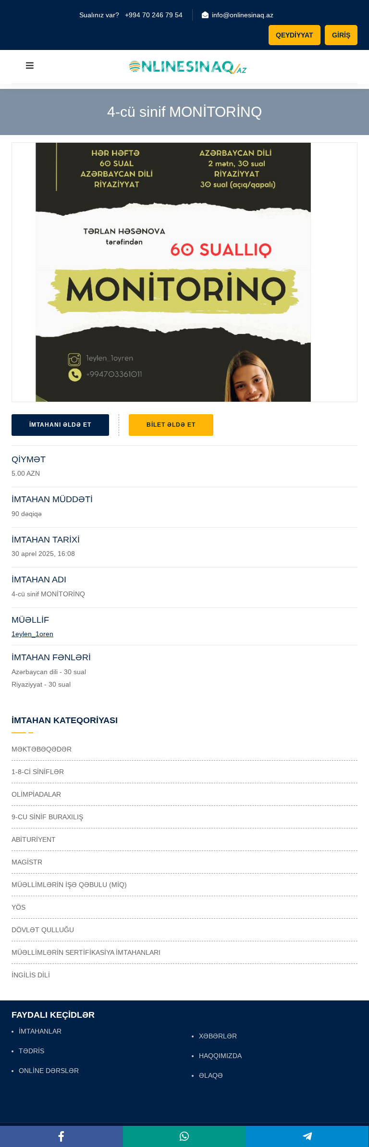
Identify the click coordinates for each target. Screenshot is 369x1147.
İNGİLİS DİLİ (31, 975)
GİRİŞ (341, 35)
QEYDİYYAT (294, 35)
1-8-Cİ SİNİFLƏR (38, 772)
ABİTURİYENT (34, 839)
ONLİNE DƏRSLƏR (49, 1070)
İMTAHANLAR (40, 1031)
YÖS (18, 907)
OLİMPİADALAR (36, 794)
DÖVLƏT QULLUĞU (43, 930)
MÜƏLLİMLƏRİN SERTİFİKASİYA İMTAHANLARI (86, 952)
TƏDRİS (31, 1051)
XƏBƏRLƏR (218, 1036)
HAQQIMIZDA (220, 1056)
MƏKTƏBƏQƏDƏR (42, 749)
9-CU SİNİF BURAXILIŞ (47, 817)
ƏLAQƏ (211, 1075)
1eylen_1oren (32, 634)
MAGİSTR (27, 862)
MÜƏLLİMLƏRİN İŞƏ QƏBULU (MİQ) (69, 884)
